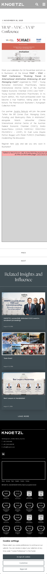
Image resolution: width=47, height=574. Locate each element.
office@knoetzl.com (9, 447)
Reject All (23, 569)
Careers (22, 481)
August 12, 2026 (8, 366)
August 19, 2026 (8, 326)
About (3, 481)
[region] (23, 555)
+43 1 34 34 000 (7, 441)
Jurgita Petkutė (21, 111)
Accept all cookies (23, 557)
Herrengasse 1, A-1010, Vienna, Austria (13, 439)
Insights (17, 481)
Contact (27, 481)
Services (8, 481)
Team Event (8, 358)
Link (17, 144)
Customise (23, 563)
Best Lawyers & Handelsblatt (14, 398)
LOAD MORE (23, 416)
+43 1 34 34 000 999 (8, 444)
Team (12, 481)
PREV (23, 253)
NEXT (23, 261)
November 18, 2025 (13, 20)
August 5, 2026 (8, 406)
